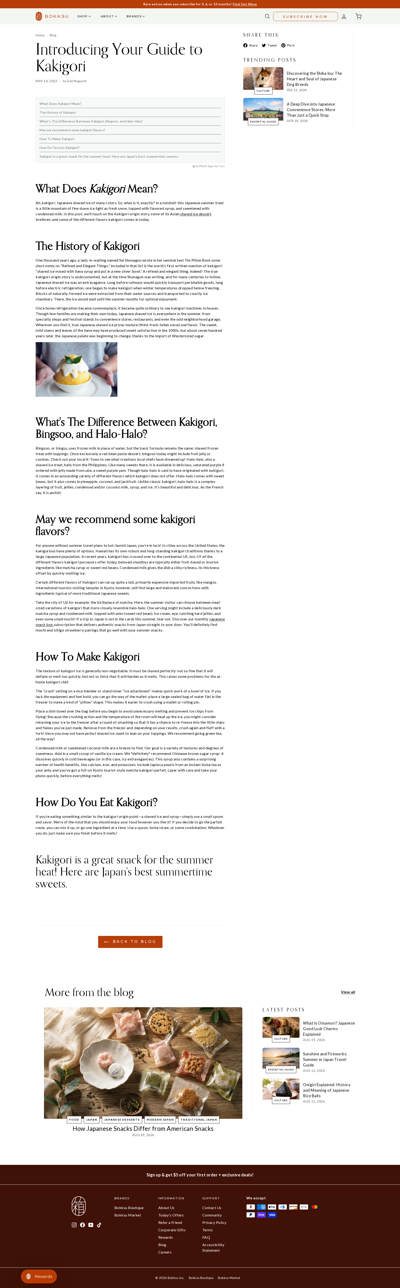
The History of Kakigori (58, 112)
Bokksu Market (127, 1215)
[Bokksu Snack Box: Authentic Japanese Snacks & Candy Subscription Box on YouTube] (90, 1224)
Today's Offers (171, 1215)
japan (91, 1119)
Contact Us (212, 1207)
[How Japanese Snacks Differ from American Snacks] (143, 1063)
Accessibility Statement (213, 1247)
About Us (166, 1207)
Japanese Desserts (122, 1119)
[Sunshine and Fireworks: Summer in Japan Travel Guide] (281, 1058)
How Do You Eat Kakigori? (60, 148)
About (108, 16)
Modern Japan (160, 1119)
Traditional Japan (199, 1119)
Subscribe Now (305, 17)
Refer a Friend (170, 1222)
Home (40, 35)
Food (74, 1119)
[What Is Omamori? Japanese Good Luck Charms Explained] (281, 1027)
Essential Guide (263, 121)
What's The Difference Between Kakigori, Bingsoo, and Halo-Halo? (91, 121)
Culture (263, 90)
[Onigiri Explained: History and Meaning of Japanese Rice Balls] (281, 1089)
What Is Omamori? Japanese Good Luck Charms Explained (329, 1029)
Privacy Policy (214, 1222)
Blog (53, 35)
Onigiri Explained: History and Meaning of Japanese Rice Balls (326, 1090)
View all (348, 992)
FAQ (206, 1237)
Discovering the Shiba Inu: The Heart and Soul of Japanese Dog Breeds (314, 79)
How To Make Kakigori (57, 139)
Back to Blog (133, 941)
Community (212, 1215)
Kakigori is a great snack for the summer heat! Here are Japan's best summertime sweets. (109, 156)
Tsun (221, 166)
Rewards (165, 1237)
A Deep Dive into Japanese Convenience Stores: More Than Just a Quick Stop (311, 110)
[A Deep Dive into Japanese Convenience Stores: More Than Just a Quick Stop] (263, 109)
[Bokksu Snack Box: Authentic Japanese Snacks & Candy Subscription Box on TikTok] (99, 1224)
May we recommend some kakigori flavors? (72, 130)
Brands (135, 16)
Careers (165, 1252)
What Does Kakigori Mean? (60, 104)
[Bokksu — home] (52, 16)
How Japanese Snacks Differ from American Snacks (143, 1128)
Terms (207, 1230)
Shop (83, 16)
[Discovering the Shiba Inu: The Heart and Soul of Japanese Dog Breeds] (263, 78)
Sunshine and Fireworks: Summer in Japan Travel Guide (325, 1059)
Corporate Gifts (172, 1230)
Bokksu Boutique (129, 1207)
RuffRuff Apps (205, 166)
